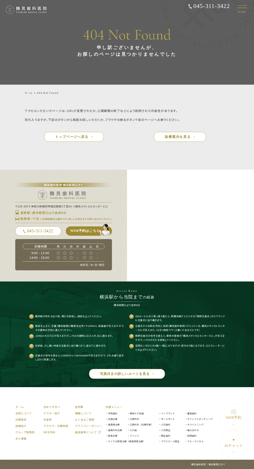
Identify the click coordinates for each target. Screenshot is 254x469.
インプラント (168, 413)
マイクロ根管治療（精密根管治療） (127, 441)
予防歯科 (112, 413)
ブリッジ (134, 435)
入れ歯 (133, 430)
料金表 (48, 419)
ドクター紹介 (52, 413)
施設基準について (86, 432)
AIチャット (233, 443)
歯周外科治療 (115, 430)
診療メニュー (114, 407)
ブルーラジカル (195, 441)
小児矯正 (165, 430)
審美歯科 (192, 413)
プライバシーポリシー (88, 426)
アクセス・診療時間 (56, 426)
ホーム (29, 92)
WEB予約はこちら (85, 231)
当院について (23, 413)
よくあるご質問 (84, 419)
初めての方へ (52, 407)
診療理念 (20, 419)
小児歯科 (165, 424)
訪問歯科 (192, 435)
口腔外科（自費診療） (141, 424)
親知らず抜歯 (137, 413)
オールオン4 (167, 418)
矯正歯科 (165, 435)
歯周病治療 (114, 424)
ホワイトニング (195, 424)
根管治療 (112, 435)
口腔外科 (134, 418)
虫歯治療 (112, 418)
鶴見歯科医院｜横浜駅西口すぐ (208, 464)
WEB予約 (233, 417)
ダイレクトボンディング (200, 418)
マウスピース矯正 (170, 441)
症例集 (79, 407)
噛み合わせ (193, 430)
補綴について (83, 413)
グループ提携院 (25, 432)
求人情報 (20, 438)
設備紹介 (20, 426)
